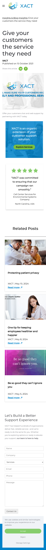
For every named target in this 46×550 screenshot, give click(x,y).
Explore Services (24, 147)
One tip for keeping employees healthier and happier (23, 331)
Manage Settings (23, 543)
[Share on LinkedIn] (21, 69)
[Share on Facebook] (26, 69)
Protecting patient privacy (23, 272)
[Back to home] (23, 6)
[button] (3, 6)
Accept (23, 531)
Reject (23, 537)
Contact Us (11, 511)
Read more (14, 287)
